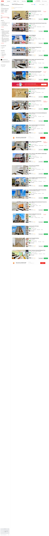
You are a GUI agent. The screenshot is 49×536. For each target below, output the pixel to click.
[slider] (1, 17)
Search (30, 1)
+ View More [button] (2, 13)
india (12, 3)
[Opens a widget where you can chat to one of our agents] (5, 532)
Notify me (43, 137)
